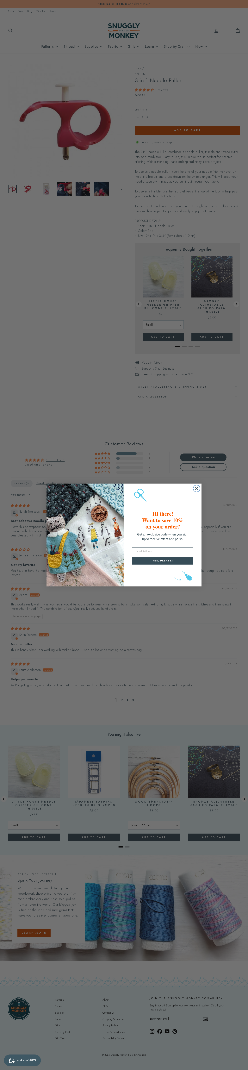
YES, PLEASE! (162, 560)
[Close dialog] (196, 488)
